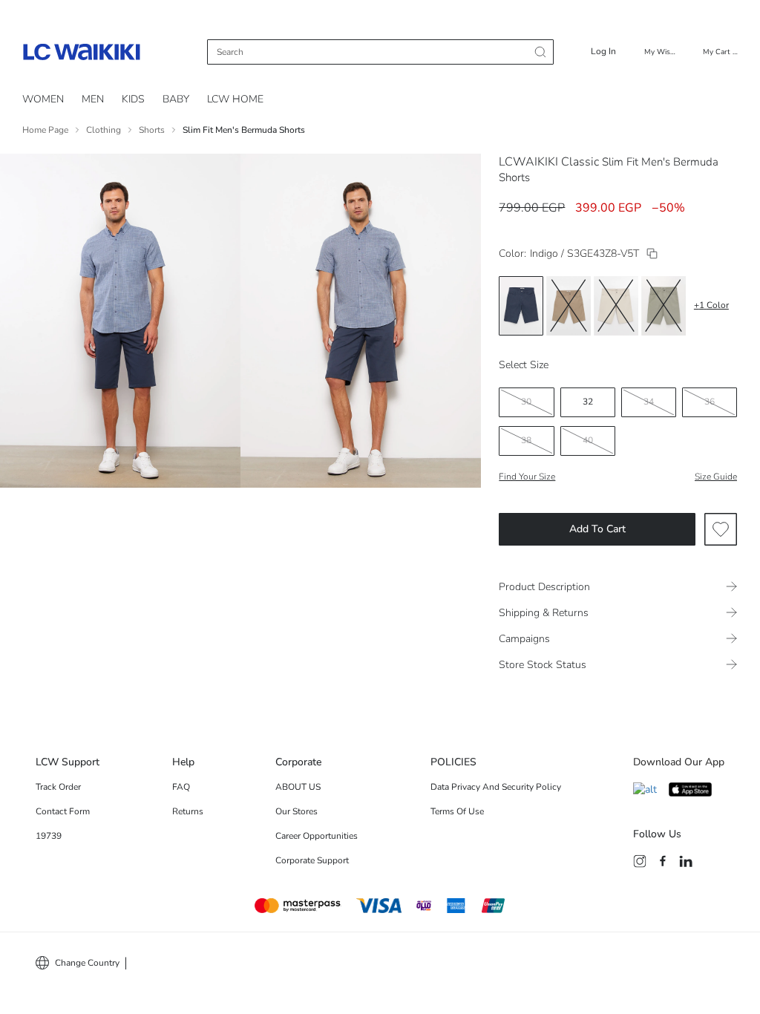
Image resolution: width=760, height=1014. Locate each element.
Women (43, 99)
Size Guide (716, 477)
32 (588, 402)
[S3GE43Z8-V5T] (652, 253)
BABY (176, 99)
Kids (133, 99)
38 (526, 440)
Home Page (45, 130)
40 (588, 440)
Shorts (152, 130)
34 (648, 402)
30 (526, 402)
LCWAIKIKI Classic (549, 162)
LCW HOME (235, 99)
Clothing (103, 130)
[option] (521, 306)
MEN (93, 99)
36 (709, 402)
